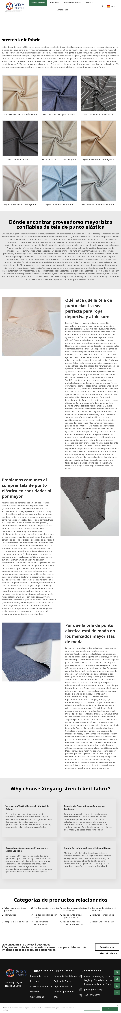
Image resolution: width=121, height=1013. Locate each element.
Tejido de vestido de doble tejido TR (98, 159)
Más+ (57, 996)
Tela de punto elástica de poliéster (15, 909)
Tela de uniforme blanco (103, 921)
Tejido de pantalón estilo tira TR (98, 114)
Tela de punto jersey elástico (46, 908)
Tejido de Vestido (63, 986)
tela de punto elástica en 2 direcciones (104, 909)
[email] (117, 972)
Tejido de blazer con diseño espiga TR (59, 159)
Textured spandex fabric (103, 915)
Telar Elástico (10, 915)
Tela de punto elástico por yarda (45, 916)
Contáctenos (62, 9)
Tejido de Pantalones (65, 976)
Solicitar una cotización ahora (107, 948)
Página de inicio (39, 976)
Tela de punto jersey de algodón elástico (73, 916)
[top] (117, 992)
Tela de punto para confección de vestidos (73, 923)
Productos (36, 981)
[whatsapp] (117, 986)
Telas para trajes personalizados (41, 923)
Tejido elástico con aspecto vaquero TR (99, 204)
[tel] (117, 979)
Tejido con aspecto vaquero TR (59, 204)
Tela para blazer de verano (16, 921)
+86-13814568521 (93, 995)
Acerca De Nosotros (41, 986)
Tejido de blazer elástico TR (20, 159)
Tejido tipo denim (64, 991)
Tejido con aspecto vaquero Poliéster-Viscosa (62, 114)
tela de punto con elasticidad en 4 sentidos (76, 909)
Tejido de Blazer (63, 981)
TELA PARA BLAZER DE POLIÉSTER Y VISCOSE (23, 114)
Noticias (34, 991)
